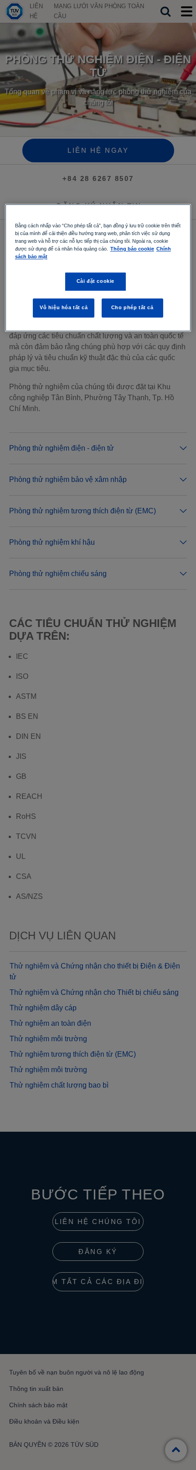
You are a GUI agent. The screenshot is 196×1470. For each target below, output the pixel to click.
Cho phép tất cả (132, 308)
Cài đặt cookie (95, 281)
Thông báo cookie (132, 249)
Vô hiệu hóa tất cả (64, 308)
